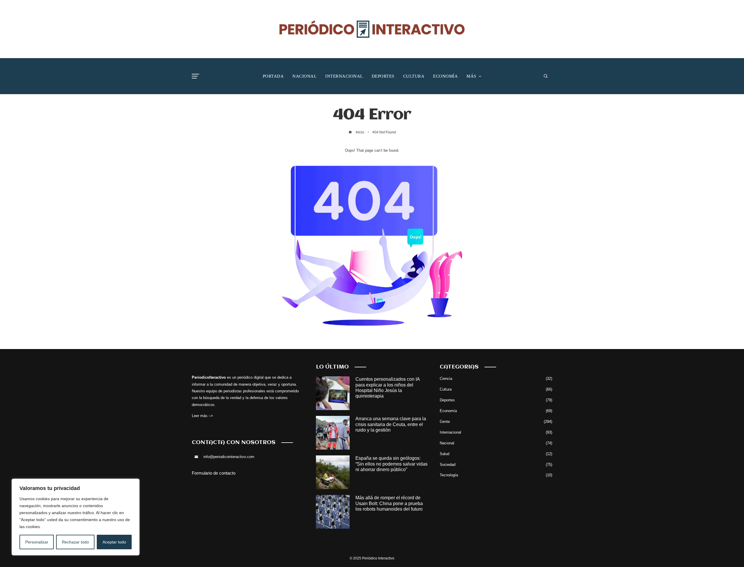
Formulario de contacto (213, 473)
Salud (496, 454)
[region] (76, 517)
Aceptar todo (114, 542)
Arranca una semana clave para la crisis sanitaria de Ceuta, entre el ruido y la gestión (390, 424)
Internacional (496, 432)
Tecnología (496, 475)
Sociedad (496, 464)
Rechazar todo (75, 542)
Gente (496, 421)
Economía (496, 411)
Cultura (496, 389)
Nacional (496, 443)
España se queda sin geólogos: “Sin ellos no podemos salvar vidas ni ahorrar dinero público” (391, 464)
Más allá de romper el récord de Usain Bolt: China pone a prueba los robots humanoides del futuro (389, 503)
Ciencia (496, 378)
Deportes (496, 400)
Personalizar (36, 542)
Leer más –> (202, 416)
